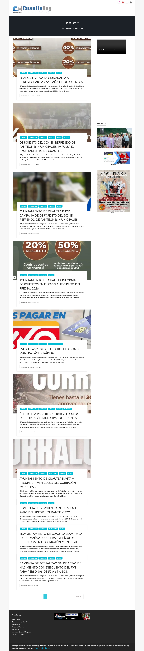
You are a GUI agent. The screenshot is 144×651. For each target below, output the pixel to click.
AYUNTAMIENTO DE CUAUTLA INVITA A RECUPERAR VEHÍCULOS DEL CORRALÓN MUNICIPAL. (47, 482)
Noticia (59, 137)
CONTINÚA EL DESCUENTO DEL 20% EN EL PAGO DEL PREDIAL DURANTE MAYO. (48, 510)
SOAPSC (59, 72)
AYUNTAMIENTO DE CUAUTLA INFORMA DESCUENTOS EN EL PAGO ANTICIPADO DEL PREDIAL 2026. (49, 284)
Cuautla (23, 72)
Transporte (67, 408)
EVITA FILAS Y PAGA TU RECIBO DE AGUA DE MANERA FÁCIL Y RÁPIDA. (49, 351)
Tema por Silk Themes (42, 648)
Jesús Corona (53, 473)
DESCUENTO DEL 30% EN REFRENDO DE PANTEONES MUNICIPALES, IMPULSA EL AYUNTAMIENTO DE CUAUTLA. (47, 146)
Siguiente (78, 596)
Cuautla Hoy (33, 72)
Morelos (51, 72)
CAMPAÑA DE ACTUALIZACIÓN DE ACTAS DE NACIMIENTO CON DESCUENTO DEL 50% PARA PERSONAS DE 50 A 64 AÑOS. (50, 567)
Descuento (43, 72)
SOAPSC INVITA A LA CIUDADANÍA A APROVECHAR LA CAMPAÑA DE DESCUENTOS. (51, 80)
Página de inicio (66, 28)
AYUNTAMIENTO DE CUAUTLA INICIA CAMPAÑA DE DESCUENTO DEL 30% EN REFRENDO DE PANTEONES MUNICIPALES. (48, 215)
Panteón (66, 137)
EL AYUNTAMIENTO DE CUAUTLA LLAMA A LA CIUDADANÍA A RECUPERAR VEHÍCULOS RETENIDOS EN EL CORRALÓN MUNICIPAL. (50, 538)
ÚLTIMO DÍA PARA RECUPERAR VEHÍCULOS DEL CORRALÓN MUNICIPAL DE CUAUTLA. (49, 416)
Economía (52, 344)
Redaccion (24, 96)
